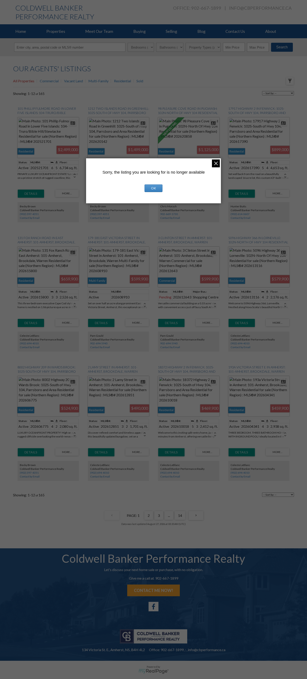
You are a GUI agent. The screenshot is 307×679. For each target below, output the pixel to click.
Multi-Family (98, 81)
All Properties (23, 81)
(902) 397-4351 (29, 214)
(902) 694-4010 (29, 343)
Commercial (49, 81)
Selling (171, 31)
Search (282, 47)
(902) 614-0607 (240, 214)
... (169, 515)
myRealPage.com (153, 671)
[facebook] (153, 606)
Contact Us (235, 31)
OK (153, 188)
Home (20, 31)
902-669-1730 (169, 214)
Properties (55, 31)
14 (180, 515)
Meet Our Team (99, 31)
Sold (139, 81)
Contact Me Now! (153, 590)
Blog (201, 31)
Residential (122, 81)
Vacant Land (73, 81)
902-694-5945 (99, 343)
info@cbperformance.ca (260, 8)
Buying (139, 31)
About (270, 31)
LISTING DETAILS (31, 194)
